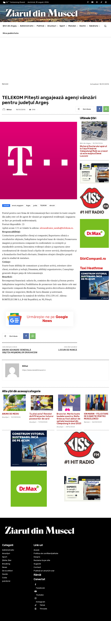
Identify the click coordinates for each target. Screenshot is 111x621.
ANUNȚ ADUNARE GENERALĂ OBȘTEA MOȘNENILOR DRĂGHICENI (19, 351)
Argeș (28, 205)
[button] (105, 26)
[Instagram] (97, 2)
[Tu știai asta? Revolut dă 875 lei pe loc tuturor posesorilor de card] (41, 403)
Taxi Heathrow (91, 268)
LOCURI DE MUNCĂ (67, 350)
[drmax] (94, 250)
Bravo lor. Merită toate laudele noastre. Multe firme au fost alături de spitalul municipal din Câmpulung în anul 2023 (69, 419)
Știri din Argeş (85, 143)
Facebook (40, 588)
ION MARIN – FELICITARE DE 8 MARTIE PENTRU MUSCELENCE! (96, 416)
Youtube (40, 595)
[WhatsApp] (106, 109)
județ (35, 205)
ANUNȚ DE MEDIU (10, 414)
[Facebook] (88, 2)
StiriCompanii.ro (93, 259)
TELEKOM (43, 205)
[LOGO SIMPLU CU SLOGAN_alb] (94, 217)
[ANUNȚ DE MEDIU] (14, 403)
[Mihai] (4, 109)
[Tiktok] (101, 2)
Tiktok (42, 605)
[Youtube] (92, 2)
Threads (43, 609)
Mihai (9, 109)
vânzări (52, 205)
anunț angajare (17, 205)
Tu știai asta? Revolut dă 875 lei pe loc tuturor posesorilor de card (41, 416)
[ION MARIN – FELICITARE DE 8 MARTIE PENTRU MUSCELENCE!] (96, 403)
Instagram (40, 602)
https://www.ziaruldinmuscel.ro (34, 370)
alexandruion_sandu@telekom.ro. (57, 227)
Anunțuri (5, 417)
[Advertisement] (55, 60)
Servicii (5, 84)
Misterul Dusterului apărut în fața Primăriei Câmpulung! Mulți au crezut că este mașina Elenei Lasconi (94, 151)
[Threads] (106, 2)
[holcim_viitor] (94, 302)
